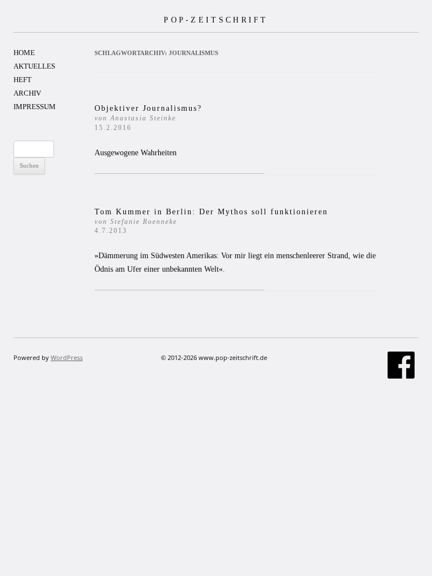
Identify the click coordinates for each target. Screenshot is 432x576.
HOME (24, 52)
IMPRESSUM (35, 106)
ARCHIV (27, 93)
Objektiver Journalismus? (148, 118)
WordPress (67, 357)
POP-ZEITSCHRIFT (216, 19)
